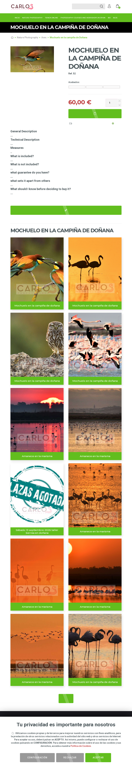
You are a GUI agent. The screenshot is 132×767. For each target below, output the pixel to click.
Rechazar (69, 757)
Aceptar (98, 757)
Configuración (37, 757)
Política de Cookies (81, 746)
